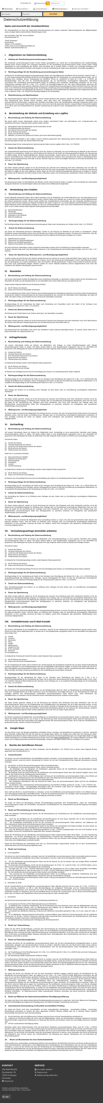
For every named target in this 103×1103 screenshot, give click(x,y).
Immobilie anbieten (44, 1069)
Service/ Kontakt (80, 9)
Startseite (8, 9)
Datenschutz (42, 1072)
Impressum (9, 1081)
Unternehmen (41, 9)
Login (6, 1097)
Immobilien (23, 9)
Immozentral (25, 1090)
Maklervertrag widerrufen (47, 1075)
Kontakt (7, 1078)
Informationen (60, 9)
